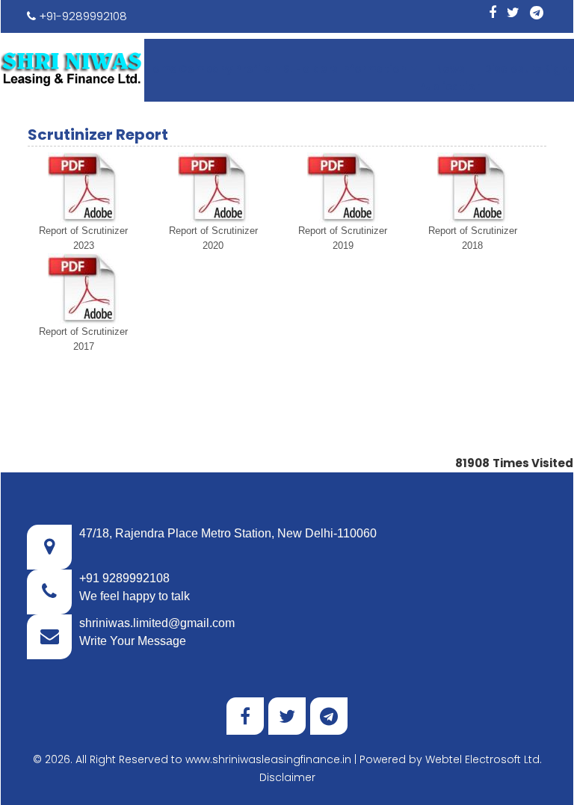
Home (161, 68)
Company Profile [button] (226, 68)
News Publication (450, 77)
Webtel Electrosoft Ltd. (483, 759)
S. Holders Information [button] (346, 68)
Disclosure (513, 68)
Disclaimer (287, 777)
